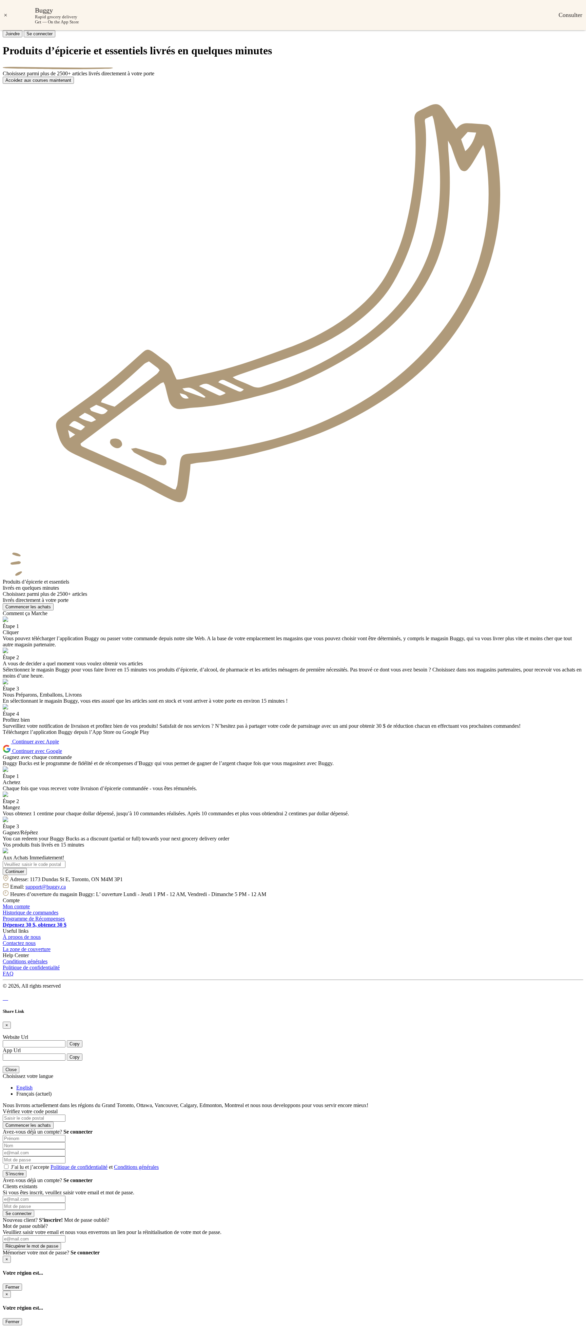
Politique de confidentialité (31, 967)
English (24, 1087)
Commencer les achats (28, 606)
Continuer (14, 871)
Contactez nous (19, 943)
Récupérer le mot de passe (31, 1246)
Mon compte (16, 906)
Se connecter (39, 33)
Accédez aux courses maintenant (38, 80)
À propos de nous (22, 937)
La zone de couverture (27, 949)
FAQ (8, 973)
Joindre (12, 33)
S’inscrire (14, 1173)
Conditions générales (25, 961)
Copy (75, 1043)
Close (11, 1069)
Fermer (12, 1287)
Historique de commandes (30, 912)
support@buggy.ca (45, 887)
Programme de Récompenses (34, 919)
